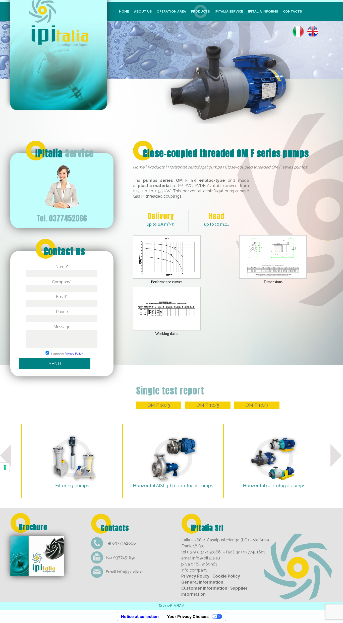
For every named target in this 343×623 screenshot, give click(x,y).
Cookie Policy (226, 576)
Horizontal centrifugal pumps (194, 167)
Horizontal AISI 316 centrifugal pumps (173, 485)
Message (61, 326)
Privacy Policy (74, 353)
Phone (62, 311)
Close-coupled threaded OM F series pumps (226, 153)
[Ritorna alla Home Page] (58, 106)
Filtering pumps (72, 485)
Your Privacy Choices (188, 616)
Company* (62, 281)
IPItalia (64, 153)
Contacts (292, 11)
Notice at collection (140, 616)
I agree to (66, 353)
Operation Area (171, 11)
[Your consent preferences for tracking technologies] (5, 467)
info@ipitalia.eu (131, 572)
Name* (61, 266)
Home (124, 11)
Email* (62, 296)
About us (143, 11)
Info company (194, 570)
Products (200, 11)
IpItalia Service (229, 11)
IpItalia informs (263, 11)
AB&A (179, 605)
